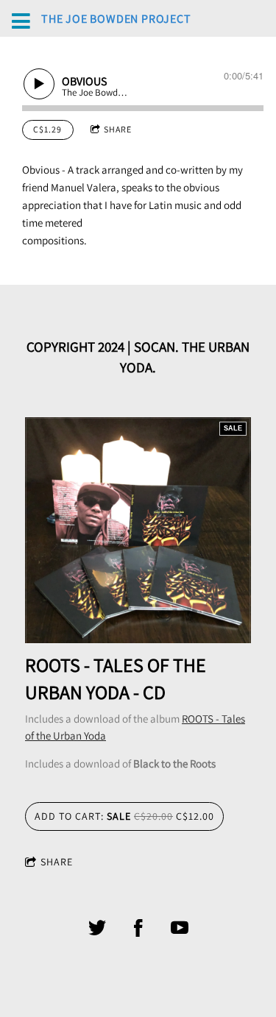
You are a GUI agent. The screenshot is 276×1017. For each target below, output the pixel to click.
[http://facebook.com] (138, 928)
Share (118, 129)
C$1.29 (47, 129)
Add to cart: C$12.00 (124, 816)
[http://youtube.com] (179, 928)
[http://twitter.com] (97, 928)
